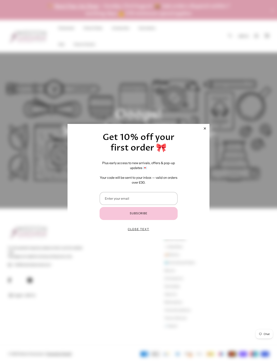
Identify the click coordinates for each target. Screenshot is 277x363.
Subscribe (138, 213)
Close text (138, 229)
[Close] (205, 129)
